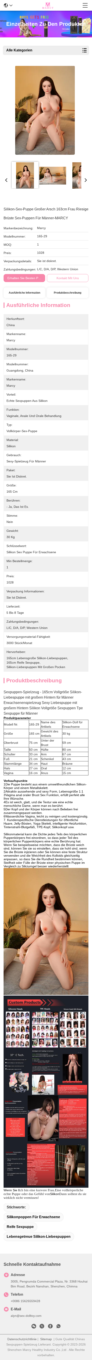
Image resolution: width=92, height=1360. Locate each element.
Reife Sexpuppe (20, 1227)
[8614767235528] (58, 1327)
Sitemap (46, 1339)
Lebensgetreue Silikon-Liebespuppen (39, 1236)
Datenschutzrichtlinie (22, 1339)
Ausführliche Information (24, 292)
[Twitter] (42, 1327)
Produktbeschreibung (67, 292)
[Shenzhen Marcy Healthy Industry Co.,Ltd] (47, 5)
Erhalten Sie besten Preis (25, 278)
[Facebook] (50, 1327)
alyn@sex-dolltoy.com (26, 1315)
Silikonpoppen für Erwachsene (33, 1217)
